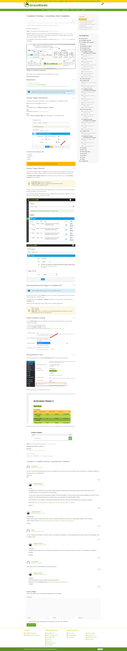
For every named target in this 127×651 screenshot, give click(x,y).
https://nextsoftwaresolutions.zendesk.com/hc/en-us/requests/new (56, 520)
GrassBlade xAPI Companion (53, 10)
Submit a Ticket (91, 633)
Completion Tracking (53, 25)
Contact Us (71, 637)
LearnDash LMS (31, 86)
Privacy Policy (90, 635)
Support (83, 10)
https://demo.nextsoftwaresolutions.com (58, 582)
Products (77, 10)
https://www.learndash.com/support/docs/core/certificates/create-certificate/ (54, 502)
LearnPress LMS (51, 637)
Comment (29, 597)
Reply (99, 479)
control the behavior (66, 33)
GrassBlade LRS (65, 10)
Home (43, 10)
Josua (32, 529)
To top (73, 79)
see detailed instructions (43, 111)
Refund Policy (90, 639)
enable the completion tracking (63, 39)
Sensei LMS (49, 645)
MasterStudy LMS (65, 86)
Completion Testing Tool (53, 31)
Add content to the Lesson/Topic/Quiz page (36, 450)
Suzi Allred (34, 466)
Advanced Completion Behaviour (56, 328)
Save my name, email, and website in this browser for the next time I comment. (48, 621)
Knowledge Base (30, 25)
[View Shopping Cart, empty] (102, 4)
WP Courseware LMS (52, 635)
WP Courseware (39, 86)
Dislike (36, 456)
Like (29, 456)
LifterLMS (52, 86)
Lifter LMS (49, 639)
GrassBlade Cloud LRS (32, 84)
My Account (71, 633)
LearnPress (46, 86)
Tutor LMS (57, 86)
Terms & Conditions (92, 637)
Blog (72, 10)
